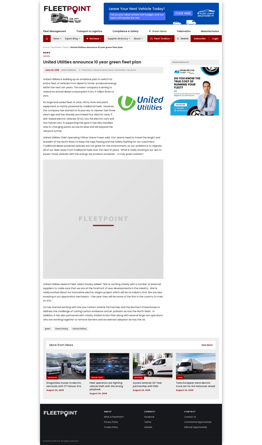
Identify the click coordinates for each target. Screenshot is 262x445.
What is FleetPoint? (114, 416)
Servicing (138, 377)
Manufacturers (210, 31)
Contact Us (190, 416)
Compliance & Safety (125, 31)
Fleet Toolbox (162, 38)
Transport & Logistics (89, 31)
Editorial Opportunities (195, 427)
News (56, 38)
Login (215, 38)
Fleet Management (54, 31)
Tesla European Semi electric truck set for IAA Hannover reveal (195, 384)
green (47, 328)
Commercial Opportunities (198, 422)
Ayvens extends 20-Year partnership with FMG (147, 384)
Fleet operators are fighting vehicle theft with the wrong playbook (106, 386)
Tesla (180, 377)
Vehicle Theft (97, 377)
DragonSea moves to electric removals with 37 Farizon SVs (63, 384)
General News (100, 70)
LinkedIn (148, 427)
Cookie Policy (111, 427)
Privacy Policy (111, 422)
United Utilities (79, 328)
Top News (131, 70)
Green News (159, 31)
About (137, 38)
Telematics (184, 31)
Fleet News (56, 47)
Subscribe (200, 38)
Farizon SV (52, 377)
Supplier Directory (118, 38)
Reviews (94, 38)
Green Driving (61, 328)
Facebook (149, 416)
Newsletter (120, 70)
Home (46, 47)
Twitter (147, 422)
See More (207, 345)
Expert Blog (71, 38)
